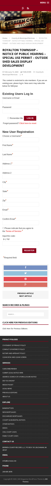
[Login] (28, 8)
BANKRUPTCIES (8, 408)
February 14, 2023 (11, 72)
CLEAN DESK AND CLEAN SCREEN (14, 357)
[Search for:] (25, 314)
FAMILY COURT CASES (10, 436)
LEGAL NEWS (7, 388)
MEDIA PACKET (7, 385)
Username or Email (10, 98)
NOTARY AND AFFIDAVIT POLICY (13, 353)
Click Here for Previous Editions (14, 328)
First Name (7, 145)
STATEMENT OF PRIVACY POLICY (14, 345)
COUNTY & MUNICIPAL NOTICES (13, 420)
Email (5, 209)
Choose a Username (12, 135)
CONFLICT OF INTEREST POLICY (13, 349)
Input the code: (8, 236)
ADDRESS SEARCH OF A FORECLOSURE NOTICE (19, 377)
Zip (4, 200)
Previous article (25, 293)
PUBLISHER (26, 72)
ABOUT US (6, 396)
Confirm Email (9, 218)
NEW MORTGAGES (9, 412)
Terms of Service (14, 231)
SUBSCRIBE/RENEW (9, 369)
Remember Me (16, 118)
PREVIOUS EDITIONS (9, 392)
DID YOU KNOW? (8, 381)
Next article (25, 296)
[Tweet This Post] (25, 273)
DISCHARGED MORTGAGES (12, 416)
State (5, 191)
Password (6, 107)
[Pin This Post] (25, 279)
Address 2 (6, 173)
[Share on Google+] (25, 285)
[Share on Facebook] (25, 267)
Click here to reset (27, 123)
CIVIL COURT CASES (9, 432)
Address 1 (7, 163)
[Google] (23, 8)
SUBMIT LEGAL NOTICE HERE (12, 373)
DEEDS (4, 428)
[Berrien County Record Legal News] (25, 22)
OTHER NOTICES (8, 424)
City (4, 181)
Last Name (7, 154)
